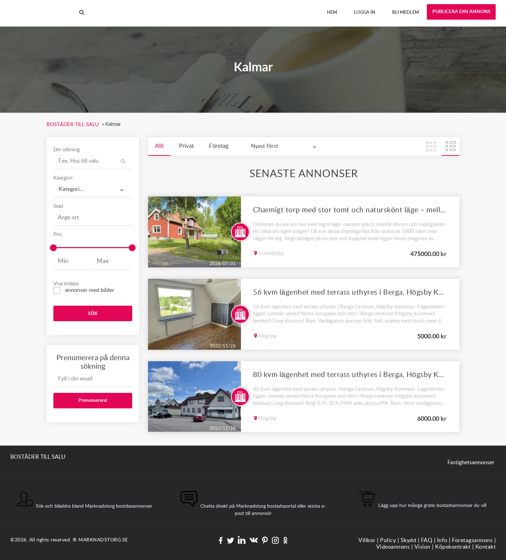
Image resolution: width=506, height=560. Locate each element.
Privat (186, 146)
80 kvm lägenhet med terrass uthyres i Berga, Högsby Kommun (349, 374)
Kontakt (485, 547)
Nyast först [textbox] (264, 146)
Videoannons (393, 547)
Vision (422, 547)
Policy (388, 540)
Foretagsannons (472, 540)
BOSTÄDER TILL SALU (37, 6)
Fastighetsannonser (470, 462)
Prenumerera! (92, 400)
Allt (159, 146)
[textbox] (92, 187)
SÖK (93, 313)
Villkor (367, 540)
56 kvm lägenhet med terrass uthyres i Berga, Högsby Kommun (349, 292)
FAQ (427, 540)
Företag (219, 146)
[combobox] (92, 189)
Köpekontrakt (453, 547)
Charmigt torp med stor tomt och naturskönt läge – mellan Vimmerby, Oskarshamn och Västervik (349, 210)
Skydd (409, 540)
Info (442, 540)
